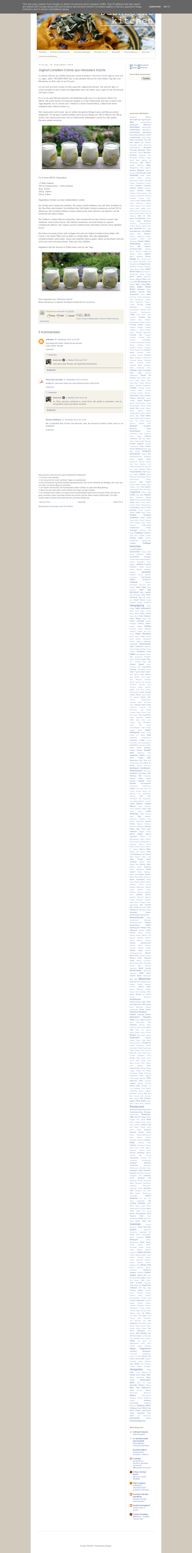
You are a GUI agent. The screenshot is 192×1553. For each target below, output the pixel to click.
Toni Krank (137, 1336)
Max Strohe (134, 907)
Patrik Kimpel (135, 1050)
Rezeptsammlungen (82, 52)
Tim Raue (142, 1316)
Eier (131, 451)
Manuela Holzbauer (137, 826)
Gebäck (133, 543)
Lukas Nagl (135, 811)
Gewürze (133, 567)
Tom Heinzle (141, 1333)
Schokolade (134, 1158)
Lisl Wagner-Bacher (137, 801)
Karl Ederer (134, 745)
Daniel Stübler (146, 413)
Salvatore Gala (144, 1142)
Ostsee (148, 1038)
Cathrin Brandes (136, 304)
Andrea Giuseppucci (137, 183)
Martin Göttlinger (144, 872)
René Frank (134, 1103)
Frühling (138, 533)
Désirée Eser (145, 423)
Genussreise (135, 552)
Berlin (148, 269)
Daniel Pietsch (145, 408)
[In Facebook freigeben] (85, 314)
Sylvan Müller (139, 1280)
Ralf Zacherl (134, 1098)
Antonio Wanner (135, 226)
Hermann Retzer (136, 629)
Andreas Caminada (143, 185)
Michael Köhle (136, 945)
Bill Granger (143, 282)
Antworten (50, 349)
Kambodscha (146, 737)
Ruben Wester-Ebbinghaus (140, 1135)
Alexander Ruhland (137, 157)
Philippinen (133, 1076)
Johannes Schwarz (138, 707)
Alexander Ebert (136, 145)
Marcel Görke (145, 831)
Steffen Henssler (112, 319)
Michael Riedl (136, 950)
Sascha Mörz (145, 1150)
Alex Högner (135, 142)
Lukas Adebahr (135, 809)
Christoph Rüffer (136, 365)
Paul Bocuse (146, 1050)
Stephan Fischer (144, 1262)
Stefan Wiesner (136, 1250)
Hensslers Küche (99, 76)
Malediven (133, 819)
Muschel (133, 982)
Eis (149, 454)
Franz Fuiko (145, 517)
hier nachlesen (88, 302)
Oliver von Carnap (143, 1030)
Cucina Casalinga (140, 1514)
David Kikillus (145, 416)
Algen (138, 160)
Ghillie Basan (145, 567)
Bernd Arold (135, 272)
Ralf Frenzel (134, 1096)
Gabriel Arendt (145, 535)
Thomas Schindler (137, 1305)
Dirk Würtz (147, 438)
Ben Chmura (142, 259)
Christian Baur (136, 320)
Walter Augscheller (137, 1377)
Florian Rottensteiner (143, 505)
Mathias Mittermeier (137, 887)
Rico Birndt (141, 1119)
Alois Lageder (145, 168)
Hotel (142, 636)
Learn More (155, 7)
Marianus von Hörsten (142, 854)
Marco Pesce (145, 844)
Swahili (148, 1278)
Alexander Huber (144, 150)
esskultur (137, 1459)
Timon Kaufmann (144, 1318)
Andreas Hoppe (144, 190)
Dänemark (141, 398)
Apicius (144, 226)
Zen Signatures (144, 1415)
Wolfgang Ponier (136, 1408)
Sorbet (140, 1227)
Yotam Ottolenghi (137, 1413)
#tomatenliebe (135, 132)
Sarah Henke (139, 1148)
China (132, 314)
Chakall (148, 307)
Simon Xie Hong (143, 1211)
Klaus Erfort (139, 763)
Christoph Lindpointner (143, 357)
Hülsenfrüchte (145, 644)
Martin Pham (134, 877)
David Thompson (145, 418)
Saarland (140, 1140)
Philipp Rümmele (145, 1073)
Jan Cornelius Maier (138, 662)
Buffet (149, 294)
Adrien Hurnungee (136, 140)
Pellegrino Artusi (144, 1055)
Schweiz (147, 1163)
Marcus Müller (145, 849)
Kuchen (133, 783)
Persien (132, 1058)
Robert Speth (146, 1122)
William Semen (136, 1390)
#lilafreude (147, 125)
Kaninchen (133, 740)
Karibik (142, 740)
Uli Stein (142, 1341)
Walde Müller (146, 1375)
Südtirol (147, 1272)
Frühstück (147, 533)
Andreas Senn (144, 198)
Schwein (133, 1163)
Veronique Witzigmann (140, 1351)
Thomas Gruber (144, 1293)
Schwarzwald (146, 1160)
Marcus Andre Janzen (137, 846)
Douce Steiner (145, 446)
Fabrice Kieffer (135, 484)
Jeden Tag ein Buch (137, 672)
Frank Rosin (146, 512)
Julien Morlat (146, 727)
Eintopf (144, 454)
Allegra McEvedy (137, 165)
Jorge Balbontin (136, 717)
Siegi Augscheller (137, 1201)
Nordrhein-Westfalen (138, 1012)
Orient (133, 1035)
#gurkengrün (146, 120)
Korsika (132, 781)
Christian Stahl (145, 337)
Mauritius (139, 900)
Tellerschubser (139, 1483)
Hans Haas (141, 587)
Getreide (147, 564)
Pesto (144, 1058)
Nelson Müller (144, 987)
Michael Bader (135, 935)
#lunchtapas (135, 127)
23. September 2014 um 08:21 (75, 380)
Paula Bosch (142, 1053)
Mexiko (141, 930)
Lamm (132, 788)
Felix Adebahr (146, 487)
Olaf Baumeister (137, 1022)
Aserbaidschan (135, 231)
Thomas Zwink (146, 1310)
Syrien (148, 1280)
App (149, 226)
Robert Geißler (135, 1122)
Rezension (147, 1109)
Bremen (142, 292)
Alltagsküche (134, 168)
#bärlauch (133, 117)
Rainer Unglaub (145, 1091)
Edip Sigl (147, 449)
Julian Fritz (136, 725)
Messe (143, 928)
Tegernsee (146, 1285)
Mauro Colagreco (141, 902)
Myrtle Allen (147, 982)
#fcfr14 (148, 117)
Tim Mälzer (146, 1313)
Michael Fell (146, 935)
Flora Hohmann (136, 497)
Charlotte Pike (145, 309)
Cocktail (133, 388)
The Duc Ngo (145, 1288)
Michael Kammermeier (140, 943)
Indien (132, 646)
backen (141, 241)
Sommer (103, 319)
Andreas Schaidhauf (137, 196)
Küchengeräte (146, 783)
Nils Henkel (146, 1004)
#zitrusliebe (146, 132)
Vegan (133, 1348)
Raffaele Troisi (139, 1088)
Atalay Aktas (135, 234)
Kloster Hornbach (144, 765)
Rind (149, 1120)
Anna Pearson (141, 211)
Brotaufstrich (134, 294)
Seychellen (133, 1196)
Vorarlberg (147, 1366)
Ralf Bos (147, 1093)
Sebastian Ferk (136, 1175)
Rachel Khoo (135, 1086)
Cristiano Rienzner (144, 393)
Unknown (50, 339)
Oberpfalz (147, 1017)
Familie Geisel (146, 484)
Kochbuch (134, 768)
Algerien (144, 160)
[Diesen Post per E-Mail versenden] (77, 314)
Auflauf (148, 236)
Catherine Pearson (143, 302)
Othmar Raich (135, 1040)
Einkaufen (116, 52)
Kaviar (148, 755)
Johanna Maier (136, 702)
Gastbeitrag (134, 540)
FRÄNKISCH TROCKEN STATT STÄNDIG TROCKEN (141, 1488)
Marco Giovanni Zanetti (138, 841)
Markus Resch (136, 867)
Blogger (108, 1546)
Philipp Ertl (140, 1071)
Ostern (148, 1035)
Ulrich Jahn (146, 1343)
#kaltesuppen (146, 122)
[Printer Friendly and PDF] (42, 313)
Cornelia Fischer (144, 388)
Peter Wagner (136, 1065)
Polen (141, 1081)
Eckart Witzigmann (137, 449)
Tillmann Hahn (135, 1313)
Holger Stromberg (143, 634)
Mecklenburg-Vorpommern (139, 915)
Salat (132, 1142)
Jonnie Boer (146, 712)
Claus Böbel (141, 378)
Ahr (149, 140)
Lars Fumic (143, 788)
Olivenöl (141, 1025)
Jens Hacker (134, 674)
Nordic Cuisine (145, 1009)
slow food (147, 1218)
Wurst (144, 1408)
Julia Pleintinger (144, 722)
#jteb (132, 122)
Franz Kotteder (145, 520)
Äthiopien (147, 234)
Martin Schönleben (137, 879)
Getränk (140, 564)
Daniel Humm (146, 405)
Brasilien (133, 292)
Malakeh (148, 816)
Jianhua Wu (139, 682)
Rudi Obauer (136, 1137)
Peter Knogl (140, 1060)
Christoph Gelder (144, 352)
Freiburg (143, 530)
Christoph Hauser (136, 355)
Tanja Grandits (136, 1283)
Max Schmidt (145, 905)
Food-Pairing (134, 507)
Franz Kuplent (135, 523)
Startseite (42, 52)
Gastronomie (146, 540)
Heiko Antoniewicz (143, 608)
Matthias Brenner (136, 892)
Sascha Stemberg (137, 1153)
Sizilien (140, 1218)
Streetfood (147, 1270)
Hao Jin (142, 597)
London (148, 801)
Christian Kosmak (144, 327)
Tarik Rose (134, 1285)
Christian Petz (136, 335)
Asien (148, 231)
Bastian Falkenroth (143, 251)
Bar (139, 246)
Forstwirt (143, 507)
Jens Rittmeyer (136, 679)
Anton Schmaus (144, 221)
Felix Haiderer (134, 489)
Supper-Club (141, 1275)
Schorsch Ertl (145, 1158)
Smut (131, 1221)
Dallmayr (142, 395)
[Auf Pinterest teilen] (88, 314)
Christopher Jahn (144, 368)
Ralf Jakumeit (145, 1096)
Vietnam (144, 1356)
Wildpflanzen (146, 1388)
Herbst (147, 626)
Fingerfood (135, 492)
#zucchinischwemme (137, 135)
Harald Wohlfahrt (144, 602)
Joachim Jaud (145, 684)
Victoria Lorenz (135, 1356)
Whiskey (141, 1385)
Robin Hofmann (135, 1125)
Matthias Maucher (137, 897)
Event (142, 474)
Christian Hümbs (136, 325)
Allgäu (148, 165)
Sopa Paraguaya (139, 1434)
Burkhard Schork (136, 297)
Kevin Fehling (136, 758)
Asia (143, 231)
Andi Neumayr (141, 173)
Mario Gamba (136, 859)
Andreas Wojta (135, 201)
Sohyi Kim (146, 1221)
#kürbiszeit (134, 125)
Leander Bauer (141, 791)
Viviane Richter (136, 1366)
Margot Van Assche (137, 852)
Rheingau (147, 1112)
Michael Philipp (144, 948)
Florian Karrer (140, 502)
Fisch (132, 494)
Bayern (148, 254)
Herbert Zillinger (136, 626)
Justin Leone (146, 732)
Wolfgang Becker (136, 1398)
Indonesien (139, 646)
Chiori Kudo (141, 314)
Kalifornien (133, 737)
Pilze (149, 1078)
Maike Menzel (145, 814)
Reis (138, 1101)
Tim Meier (133, 1316)
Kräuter (141, 781)
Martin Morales (145, 874)
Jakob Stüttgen (135, 659)
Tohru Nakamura (137, 1331)
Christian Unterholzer (137, 342)
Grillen (132, 580)
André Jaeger (145, 175)
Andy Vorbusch (136, 203)
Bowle (149, 289)
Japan (141, 664)
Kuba (149, 781)
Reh (141, 1098)
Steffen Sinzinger (137, 1257)
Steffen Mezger (135, 1255)
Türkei (132, 1341)
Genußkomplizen (136, 549)
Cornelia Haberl (136, 390)
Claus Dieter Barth (143, 380)
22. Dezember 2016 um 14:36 (74, 420)
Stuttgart (133, 1272)
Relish (149, 1101)
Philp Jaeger (134, 1078)
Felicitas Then (135, 487)
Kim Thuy (143, 760)
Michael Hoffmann (137, 938)
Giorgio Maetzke (136, 569)
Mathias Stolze (144, 890)
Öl (150, 1020)
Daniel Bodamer (144, 400)
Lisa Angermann (145, 798)
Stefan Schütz (145, 1247)
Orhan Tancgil (146, 1032)
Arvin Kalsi (147, 228)
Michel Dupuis (134, 963)
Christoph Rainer (144, 362)
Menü (148, 925)
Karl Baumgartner (144, 743)
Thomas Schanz (144, 1303)
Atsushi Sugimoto (137, 236)
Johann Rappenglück (140, 700)
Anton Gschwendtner (138, 218)
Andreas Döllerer (136, 188)
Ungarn (132, 1346)
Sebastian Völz (140, 1191)
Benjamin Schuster (136, 266)
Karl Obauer (142, 745)
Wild (137, 1388)
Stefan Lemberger (137, 1237)
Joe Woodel (134, 697)
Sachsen (147, 1140)
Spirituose (147, 1229)
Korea (148, 778)
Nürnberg (140, 1014)
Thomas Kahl (146, 1298)
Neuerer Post (44, 502)
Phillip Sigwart (145, 1076)
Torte (142, 1338)
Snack (137, 1221)
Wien (132, 1388)
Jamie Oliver (146, 659)
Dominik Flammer (145, 441)
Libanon (132, 796)
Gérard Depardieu (137, 562)
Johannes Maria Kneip (142, 705)
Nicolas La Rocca (143, 994)
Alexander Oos (145, 155)
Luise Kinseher (144, 806)
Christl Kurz (139, 350)
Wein (132, 1382)
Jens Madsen (135, 677)
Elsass (140, 459)
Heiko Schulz (145, 613)
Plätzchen (133, 1081)
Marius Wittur (145, 862)
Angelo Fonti (140, 206)
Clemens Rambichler (143, 385)
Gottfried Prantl (136, 575)
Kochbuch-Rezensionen (60, 52)
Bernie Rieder (141, 279)
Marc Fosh (141, 829)
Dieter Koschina (145, 433)
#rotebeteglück (135, 130)
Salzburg (133, 1145)
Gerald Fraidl (134, 559)
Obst (132, 1019)
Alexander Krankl (136, 152)
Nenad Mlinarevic (137, 989)
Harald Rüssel (139, 600)
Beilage (133, 259)
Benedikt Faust (145, 261)
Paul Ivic (133, 1053)
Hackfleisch (146, 579)
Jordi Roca (134, 715)
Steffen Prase (146, 1255)
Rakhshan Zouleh (136, 1093)
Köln (140, 776)
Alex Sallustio (146, 142)
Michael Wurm (136, 958)
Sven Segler (140, 1278)
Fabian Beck (141, 477)
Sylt (131, 1280)
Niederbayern (135, 999)
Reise (143, 1101)
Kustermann (146, 786)
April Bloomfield (135, 228)
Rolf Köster (134, 1127)
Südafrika (140, 1272)
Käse (132, 753)
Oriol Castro (141, 1035)
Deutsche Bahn (140, 428)
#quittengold (146, 127)
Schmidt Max (136, 1155)
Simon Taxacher (140, 1208)
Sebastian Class (145, 1168)
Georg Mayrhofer (137, 554)
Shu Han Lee (145, 1198)
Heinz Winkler (135, 618)
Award (142, 239)
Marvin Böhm (145, 884)
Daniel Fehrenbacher (137, 403)
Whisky (148, 1385)
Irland (149, 651)
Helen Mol (147, 618)
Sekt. (149, 1191)
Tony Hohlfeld (135, 1338)
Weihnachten (145, 1380)
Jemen (148, 672)
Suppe (133, 1275)
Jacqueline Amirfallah (143, 657)
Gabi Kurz (134, 535)
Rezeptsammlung (136, 1112)
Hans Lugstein (145, 592)
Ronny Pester (135, 1130)
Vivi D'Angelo (146, 1364)
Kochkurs (133, 773)
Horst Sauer (134, 636)
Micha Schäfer (144, 933)
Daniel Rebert (136, 411)
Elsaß (149, 459)
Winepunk (147, 1393)
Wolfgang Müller (144, 1405)
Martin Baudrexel (137, 869)
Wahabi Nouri (135, 1375)
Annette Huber (139, 213)
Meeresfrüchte (137, 917)
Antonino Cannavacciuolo (140, 223)
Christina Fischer (144, 345)
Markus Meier (145, 864)
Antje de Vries (144, 216)
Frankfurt (147, 515)
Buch (143, 294)
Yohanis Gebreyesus (143, 1410)
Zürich (148, 1418)
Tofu (149, 1328)
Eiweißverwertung (136, 456)
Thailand (133, 1288)
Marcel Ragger (136, 834)
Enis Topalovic (140, 464)
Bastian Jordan (136, 254)
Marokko (147, 867)
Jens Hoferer (145, 674)
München (145, 978)
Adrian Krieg (146, 137)
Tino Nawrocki (135, 1321)
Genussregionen (131, 52)
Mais (139, 816)
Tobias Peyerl (141, 1328)
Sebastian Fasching (144, 1173)
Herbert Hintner (144, 623)
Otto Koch (146, 1040)
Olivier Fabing (135, 1032)
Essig (144, 472)
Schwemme (134, 1165)
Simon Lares (140, 1206)
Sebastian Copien (136, 1170)
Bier (135, 282)
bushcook (57, 360)
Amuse (140, 170)
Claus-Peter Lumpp (137, 383)
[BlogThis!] (80, 314)
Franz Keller (134, 520)
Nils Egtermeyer (136, 1004)
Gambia (148, 538)
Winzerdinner (146, 1395)
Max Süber (143, 907)
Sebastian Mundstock (143, 1183)
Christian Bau (145, 317)
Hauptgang (137, 605)
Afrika (146, 140)
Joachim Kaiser (136, 687)
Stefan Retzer (145, 1242)
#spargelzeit (146, 130)
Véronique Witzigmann (140, 1354)
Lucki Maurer (136, 804)
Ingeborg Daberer (141, 649)
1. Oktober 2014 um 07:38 (76, 398)
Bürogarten (147, 297)
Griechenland (146, 577)
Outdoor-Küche (135, 1043)
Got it (167, 7)
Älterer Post (118, 502)
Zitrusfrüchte (44, 321)
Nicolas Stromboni (140, 997)
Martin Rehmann (145, 877)
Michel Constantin (144, 960)
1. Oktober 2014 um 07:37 (76, 360)
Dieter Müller (135, 436)
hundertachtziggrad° (141, 1505)
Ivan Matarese (141, 654)
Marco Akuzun (145, 839)
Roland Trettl (146, 1125)
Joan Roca (140, 689)
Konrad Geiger (136, 778)
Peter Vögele (146, 1063)
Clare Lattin (136, 373)
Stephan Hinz (135, 1265)
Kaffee (132, 735)
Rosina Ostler (145, 1132)
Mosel (139, 976)
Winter (133, 1395)
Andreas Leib (146, 193)
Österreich (135, 1037)
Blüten (140, 287)
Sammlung (141, 1145)
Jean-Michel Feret (144, 669)
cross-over (134, 395)
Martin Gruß (134, 874)
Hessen (148, 629)
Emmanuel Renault (137, 461)
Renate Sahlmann (53, 420)
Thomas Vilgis (135, 1310)
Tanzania (147, 1283)
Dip (140, 438)
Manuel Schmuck (144, 824)
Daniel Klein (134, 408)
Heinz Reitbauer (145, 616)
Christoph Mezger (136, 360)
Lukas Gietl (146, 809)
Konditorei (147, 776)
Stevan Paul (145, 1265)
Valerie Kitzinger (144, 1346)
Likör (141, 796)
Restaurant (137, 1106)
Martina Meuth (140, 882)
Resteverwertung (136, 1109)
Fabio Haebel (145, 482)
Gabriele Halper (136, 538)
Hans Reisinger (135, 595)
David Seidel (134, 418)
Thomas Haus (136, 1295)
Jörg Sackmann (145, 715)
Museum (139, 982)
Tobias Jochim (140, 1326)
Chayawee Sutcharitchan (140, 312)
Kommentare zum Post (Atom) (61, 506)
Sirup (141, 1216)
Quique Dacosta (144, 1083)
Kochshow (142, 773)
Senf (131, 1193)
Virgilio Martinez (144, 1361)
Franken (133, 515)
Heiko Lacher (145, 611)
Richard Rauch (140, 1117)
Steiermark (139, 1260)
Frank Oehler (135, 512)
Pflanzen (143, 1068)
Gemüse (135, 546)
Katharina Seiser (137, 755)
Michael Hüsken (144, 940)
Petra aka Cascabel (54, 380)
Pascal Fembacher (137, 1045)
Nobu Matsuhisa (136, 1007)
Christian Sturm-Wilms (140, 340)
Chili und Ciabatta (140, 1432)
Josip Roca (140, 720)
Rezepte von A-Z (101, 52)
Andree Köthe (146, 201)
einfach (137, 451)
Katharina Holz (144, 753)
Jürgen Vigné (136, 730)
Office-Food (144, 1020)
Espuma (137, 472)
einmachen (135, 454)
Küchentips (134, 786)
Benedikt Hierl (134, 264)
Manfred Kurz (145, 819)
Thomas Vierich (145, 1308)
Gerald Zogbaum (145, 559)
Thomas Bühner (136, 1290)
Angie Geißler (140, 208)
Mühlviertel (147, 976)
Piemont (143, 1078)
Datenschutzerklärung (48, 56)
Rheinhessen (134, 1114)
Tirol (144, 1321)
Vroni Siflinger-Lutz (143, 1372)
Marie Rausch (135, 857)
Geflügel (147, 543)
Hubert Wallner (136, 641)
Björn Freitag (141, 284)
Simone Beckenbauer (138, 1213)
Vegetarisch (145, 1348)
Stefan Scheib (136, 1245)
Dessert (85, 319)
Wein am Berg (144, 1383)
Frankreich (134, 518)
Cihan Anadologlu (144, 370)
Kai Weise (140, 735)
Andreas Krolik (135, 193)
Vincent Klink (139, 1359)
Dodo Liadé (134, 441)
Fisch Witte (139, 495)
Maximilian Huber (145, 910)
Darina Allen (134, 416)
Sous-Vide (147, 1227)
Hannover (142, 585)
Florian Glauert (140, 500)
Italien (132, 654)
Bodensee (141, 289)
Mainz (132, 816)
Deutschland (135, 431)
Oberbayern (135, 1017)
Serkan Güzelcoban (143, 1193)
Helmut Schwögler (137, 621)
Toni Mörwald (146, 1336)
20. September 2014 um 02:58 (67, 339)
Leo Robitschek (144, 793)
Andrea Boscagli (145, 180)
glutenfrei (146, 572)
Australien (133, 239)
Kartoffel (147, 750)
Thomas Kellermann (137, 1300)
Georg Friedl (146, 552)
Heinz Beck (134, 616)
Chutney (133, 370)
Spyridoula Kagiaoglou (138, 1232)
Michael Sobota (145, 955)
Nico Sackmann (141, 992)
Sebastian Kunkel (136, 1180)
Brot (149, 292)
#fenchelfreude (135, 120)
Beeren (148, 256)
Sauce (148, 1153)
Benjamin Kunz (145, 264)
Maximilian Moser (140, 912)
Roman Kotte (145, 1127)
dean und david (137, 421)
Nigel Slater (146, 1002)
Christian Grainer (145, 322)
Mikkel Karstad (145, 968)
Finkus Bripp (146, 492)
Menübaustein (135, 928)
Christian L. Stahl (136, 330)
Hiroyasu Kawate (136, 631)
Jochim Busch (135, 695)
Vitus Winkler (135, 1364)
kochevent (147, 771)
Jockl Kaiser (146, 695)
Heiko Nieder (134, 613)
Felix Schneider (145, 489)
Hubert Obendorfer (143, 639)
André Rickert (136, 178)
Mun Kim (133, 979)
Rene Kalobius (145, 1103)
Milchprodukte (93, 319)
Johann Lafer (145, 697)
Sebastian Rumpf (136, 1188)
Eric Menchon (140, 466)
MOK (142, 973)
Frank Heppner (145, 510)
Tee (140, 1285)
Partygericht (146, 1043)
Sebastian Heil (144, 1178)
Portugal (148, 1081)
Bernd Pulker (145, 274)
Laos (137, 788)
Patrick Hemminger (144, 1048)
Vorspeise (136, 1369)
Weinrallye (133, 1385)
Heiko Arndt (134, 611)
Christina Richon (136, 347)
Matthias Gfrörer (143, 894)
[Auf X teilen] (83, 314)
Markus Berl (134, 864)
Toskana (148, 1338)
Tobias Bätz (142, 1323)
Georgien (147, 557)
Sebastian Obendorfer (140, 1186)
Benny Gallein (140, 269)
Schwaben (133, 1160)
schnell (148, 1155)
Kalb (149, 735)
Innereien (141, 651)
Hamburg (133, 582)
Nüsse (148, 1014)
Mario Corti (146, 857)
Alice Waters (145, 162)
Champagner (134, 309)
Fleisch (147, 494)
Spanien (133, 1230)
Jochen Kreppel (145, 692)
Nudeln (133, 1014)
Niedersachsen (135, 1002)
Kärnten (139, 750)
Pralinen (133, 1083)
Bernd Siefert (136, 277)
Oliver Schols (141, 1027)
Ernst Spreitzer (139, 469)
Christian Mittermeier (143, 332)
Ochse (137, 1020)
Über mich (145, 52)
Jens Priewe (146, 677)
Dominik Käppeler (137, 444)
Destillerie (147, 426)
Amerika (133, 170)
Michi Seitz (143, 963)
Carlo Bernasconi (136, 299)
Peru (138, 1058)
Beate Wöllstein (136, 256)
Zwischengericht (137, 1421)
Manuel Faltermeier (137, 821)
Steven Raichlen (136, 1267)
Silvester (141, 1203)
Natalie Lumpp (136, 984)
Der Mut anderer (140, 1450)
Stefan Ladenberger (143, 1234)
